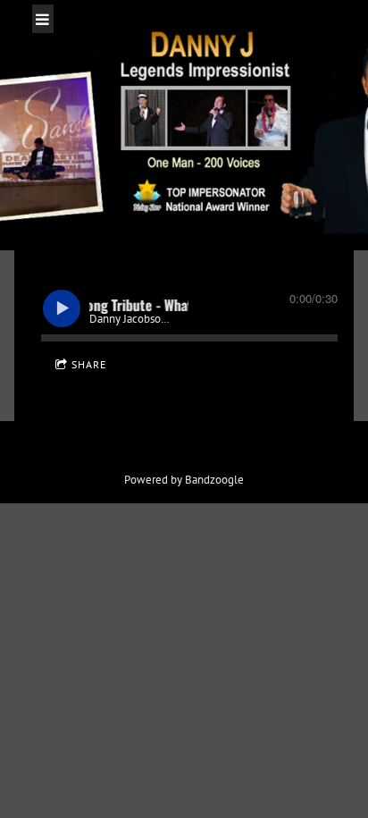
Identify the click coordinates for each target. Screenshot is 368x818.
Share (88, 364)
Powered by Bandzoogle (184, 479)
